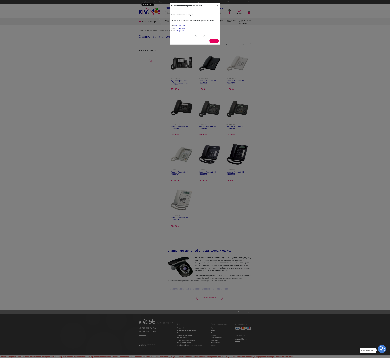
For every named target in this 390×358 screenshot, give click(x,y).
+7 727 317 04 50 (179, 26)
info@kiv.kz (180, 31)
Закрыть (214, 41)
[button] (382, 349)
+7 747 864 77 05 (179, 28)
